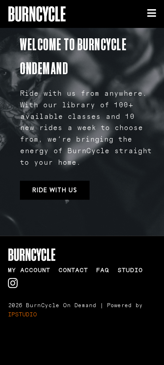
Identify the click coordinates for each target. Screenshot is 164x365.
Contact (73, 270)
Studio (130, 270)
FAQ (102, 270)
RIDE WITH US (54, 190)
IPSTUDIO (22, 315)
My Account (29, 270)
